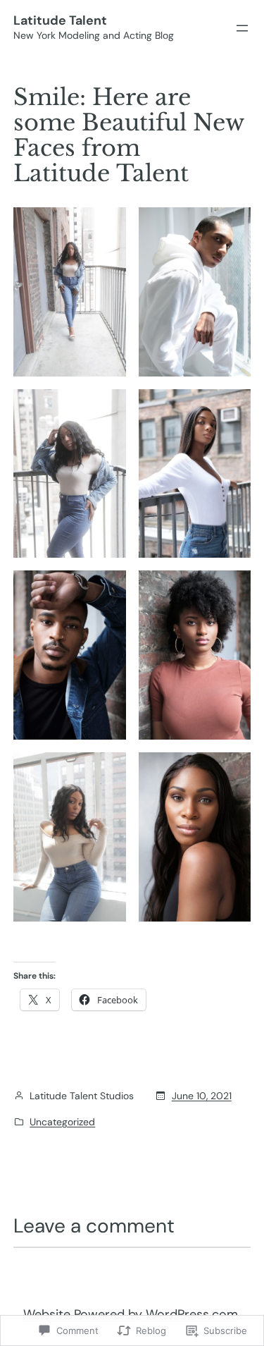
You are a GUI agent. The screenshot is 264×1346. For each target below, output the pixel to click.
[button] (69, 292)
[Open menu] (242, 28)
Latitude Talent (60, 20)
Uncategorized (62, 1121)
